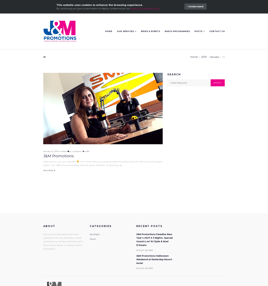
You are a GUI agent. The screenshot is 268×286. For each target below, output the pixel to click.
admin (78, 151)
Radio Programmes (177, 31)
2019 (204, 56)
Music (93, 239)
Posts (198, 31)
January (214, 56)
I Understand (195, 6)
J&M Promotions (58, 156)
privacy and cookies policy (145, 8)
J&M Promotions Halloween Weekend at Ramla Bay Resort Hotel (154, 259)
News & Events (150, 31)
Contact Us (217, 31)
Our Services (125, 31)
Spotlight (95, 234)
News (64, 151)
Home (108, 31)
